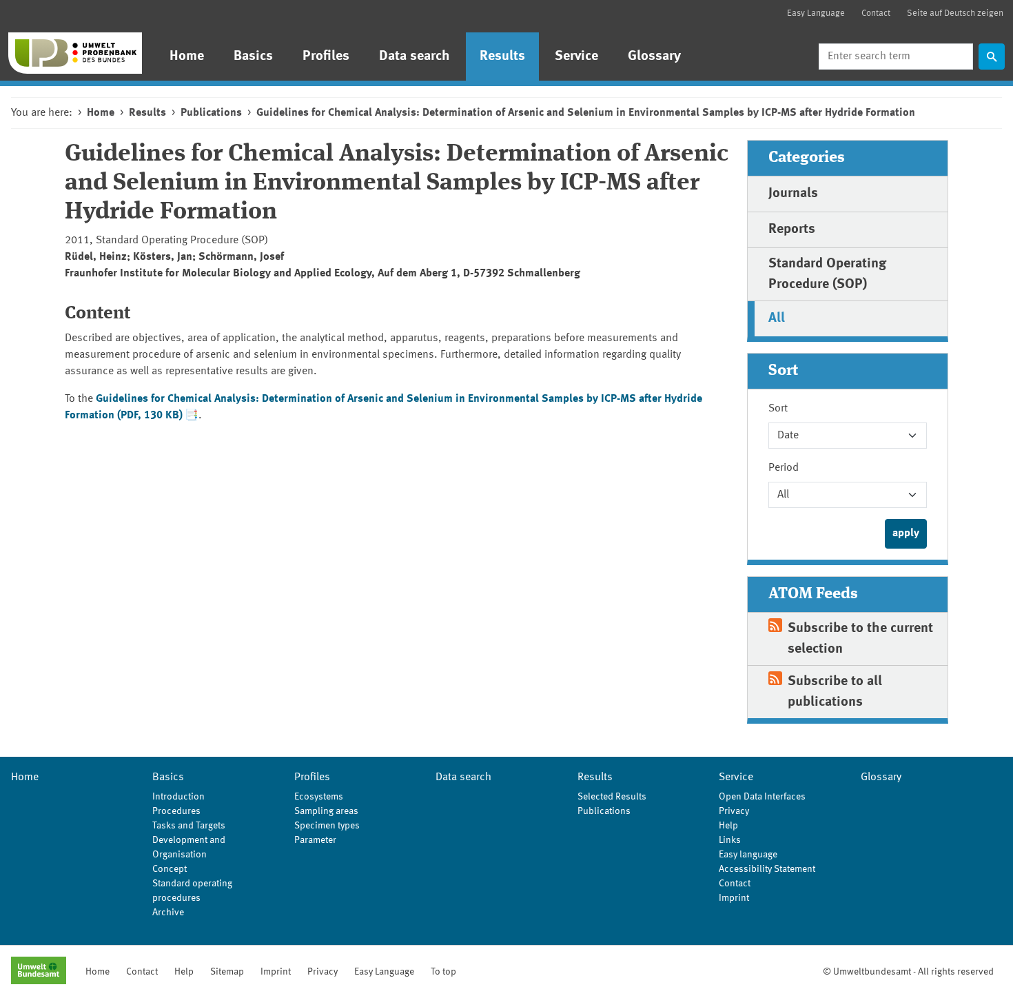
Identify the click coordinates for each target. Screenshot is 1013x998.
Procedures (176, 811)
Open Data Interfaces (762, 797)
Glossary (654, 56)
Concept (169, 869)
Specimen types (327, 826)
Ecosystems (318, 797)
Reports (791, 229)
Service (576, 56)
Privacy (734, 811)
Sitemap (227, 972)
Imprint (734, 898)
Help (728, 826)
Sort (778, 408)
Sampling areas (326, 811)
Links (730, 840)
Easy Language (816, 13)
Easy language (748, 854)
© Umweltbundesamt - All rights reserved (908, 972)
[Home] (75, 53)
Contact (875, 13)
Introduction (178, 797)
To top (443, 972)
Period (783, 467)
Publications (211, 113)
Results (502, 56)
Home (187, 56)
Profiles (326, 56)
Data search (414, 56)
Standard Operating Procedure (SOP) (827, 274)
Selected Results (611, 797)
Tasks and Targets (188, 826)
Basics (253, 56)
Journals (793, 194)
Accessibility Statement (767, 869)
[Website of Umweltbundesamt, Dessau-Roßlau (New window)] (38, 971)
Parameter (315, 840)
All (776, 318)
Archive (168, 912)
